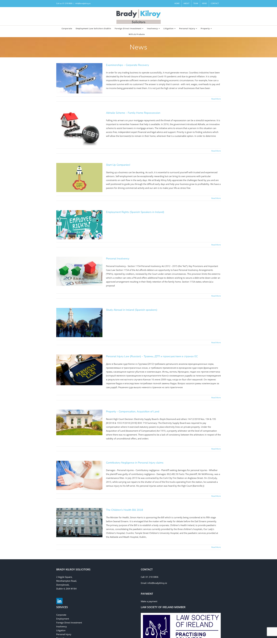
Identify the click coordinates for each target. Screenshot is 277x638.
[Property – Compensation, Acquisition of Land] (79, 422)
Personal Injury (63, 634)
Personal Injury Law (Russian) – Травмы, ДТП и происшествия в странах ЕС (152, 356)
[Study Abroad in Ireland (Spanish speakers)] (79, 322)
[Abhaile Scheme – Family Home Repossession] (79, 128)
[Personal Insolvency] (79, 271)
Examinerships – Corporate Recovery (127, 65)
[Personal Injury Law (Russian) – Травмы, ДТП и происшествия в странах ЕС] (79, 369)
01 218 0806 (152, 576)
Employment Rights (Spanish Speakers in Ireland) (135, 212)
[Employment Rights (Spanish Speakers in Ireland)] (79, 224)
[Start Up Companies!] (79, 177)
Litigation (60, 630)
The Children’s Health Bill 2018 (124, 510)
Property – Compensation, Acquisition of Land (132, 411)
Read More (216, 98)
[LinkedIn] (59, 601)
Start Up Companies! (118, 165)
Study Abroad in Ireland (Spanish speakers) (131, 310)
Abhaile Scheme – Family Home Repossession (133, 113)
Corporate (61, 614)
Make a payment (149, 601)
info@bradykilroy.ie (83, 3)
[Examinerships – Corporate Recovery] (79, 78)
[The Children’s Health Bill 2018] (79, 522)
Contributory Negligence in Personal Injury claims (134, 462)
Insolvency (61, 626)
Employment (62, 618)
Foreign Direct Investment (69, 622)
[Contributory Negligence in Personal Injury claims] (79, 475)
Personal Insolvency (117, 258)
